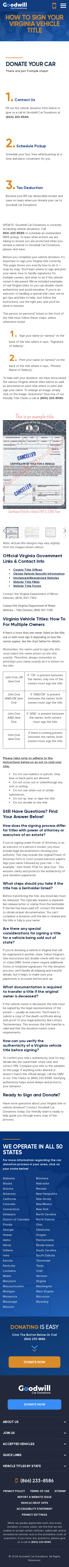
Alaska (7, 1183)
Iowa (6, 1255)
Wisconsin (43, 1296)
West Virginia (44, 1291)
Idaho (7, 1240)
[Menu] (63, 6)
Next (63, 460)
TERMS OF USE (39, 1491)
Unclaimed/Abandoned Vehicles (36, 578)
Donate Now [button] (34, 1362)
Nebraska (42, 1183)
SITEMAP (60, 1491)
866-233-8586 (14, 233)
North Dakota (45, 1219)
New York (42, 1209)
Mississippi (10, 1301)
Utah (39, 1271)
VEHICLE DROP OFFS (34, 1503)
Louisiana (9, 1271)
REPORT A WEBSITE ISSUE (34, 1497)
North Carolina (46, 1214)
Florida (7, 1224)
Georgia (8, 1229)
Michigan (9, 1291)
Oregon (41, 1235)
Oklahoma (43, 1229)
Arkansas (9, 1194)
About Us (11, 1422)
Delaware (9, 1214)
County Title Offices (27, 570)
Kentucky (9, 1265)
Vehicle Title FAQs (26, 582)
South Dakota (45, 1255)
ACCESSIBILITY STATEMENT (35, 1508)
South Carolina (46, 1250)
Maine (7, 1276)
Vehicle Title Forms (27, 586)
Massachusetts (13, 1286)
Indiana (8, 1250)
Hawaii (7, 1235)
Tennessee (43, 1260)
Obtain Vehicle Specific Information (39, 574)
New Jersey (43, 1199)
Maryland (9, 1281)
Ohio (39, 1224)
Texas (40, 1265)
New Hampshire (46, 1194)
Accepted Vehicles (18, 1444)
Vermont (41, 1276)
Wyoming (42, 1301)
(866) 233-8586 (17, 117)
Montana (42, 1178)
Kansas (8, 1260)
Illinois (7, 1245)
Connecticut (11, 1209)
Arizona (8, 1188)
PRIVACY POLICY (14, 1491)
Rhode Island (44, 1245)
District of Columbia (16, 1219)
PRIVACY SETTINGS (34, 1514)
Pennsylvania (45, 1240)
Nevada (41, 1188)
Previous (6, 460)
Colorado (9, 1204)
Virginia (41, 1281)
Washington (44, 1286)
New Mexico (44, 1204)
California (9, 1199)
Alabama (9, 1178)
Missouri (8, 1307)
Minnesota (10, 1296)
